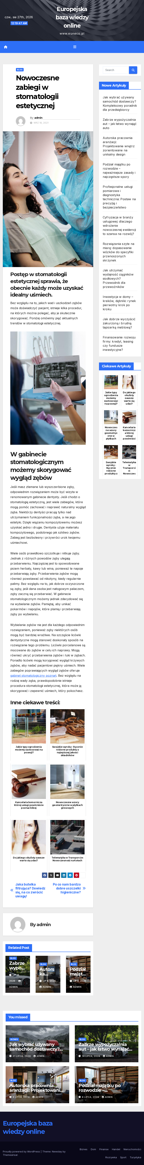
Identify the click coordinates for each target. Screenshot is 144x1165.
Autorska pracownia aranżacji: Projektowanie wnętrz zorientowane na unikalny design (119, 146)
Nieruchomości (132, 1149)
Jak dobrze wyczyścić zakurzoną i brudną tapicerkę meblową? (119, 323)
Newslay (57, 1151)
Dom (93, 1149)
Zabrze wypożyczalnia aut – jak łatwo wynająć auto (120, 124)
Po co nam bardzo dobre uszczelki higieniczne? (67, 888)
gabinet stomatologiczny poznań (33, 675)
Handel (116, 1149)
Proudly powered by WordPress (22, 1151)
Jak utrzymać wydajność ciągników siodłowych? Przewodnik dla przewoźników (118, 278)
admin (38, 117)
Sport (123, 1157)
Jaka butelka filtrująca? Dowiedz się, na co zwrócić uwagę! (30, 890)
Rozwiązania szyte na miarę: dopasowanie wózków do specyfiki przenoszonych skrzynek (118, 252)
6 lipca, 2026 (91, 1097)
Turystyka (135, 1157)
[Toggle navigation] (75, 47)
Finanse (104, 1149)
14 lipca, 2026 (91, 1056)
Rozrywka (111, 1157)
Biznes (14, 1039)
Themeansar (10, 1154)
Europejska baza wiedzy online (72, 17)
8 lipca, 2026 (22, 1097)
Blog (19, 70)
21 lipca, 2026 (22, 1056)
